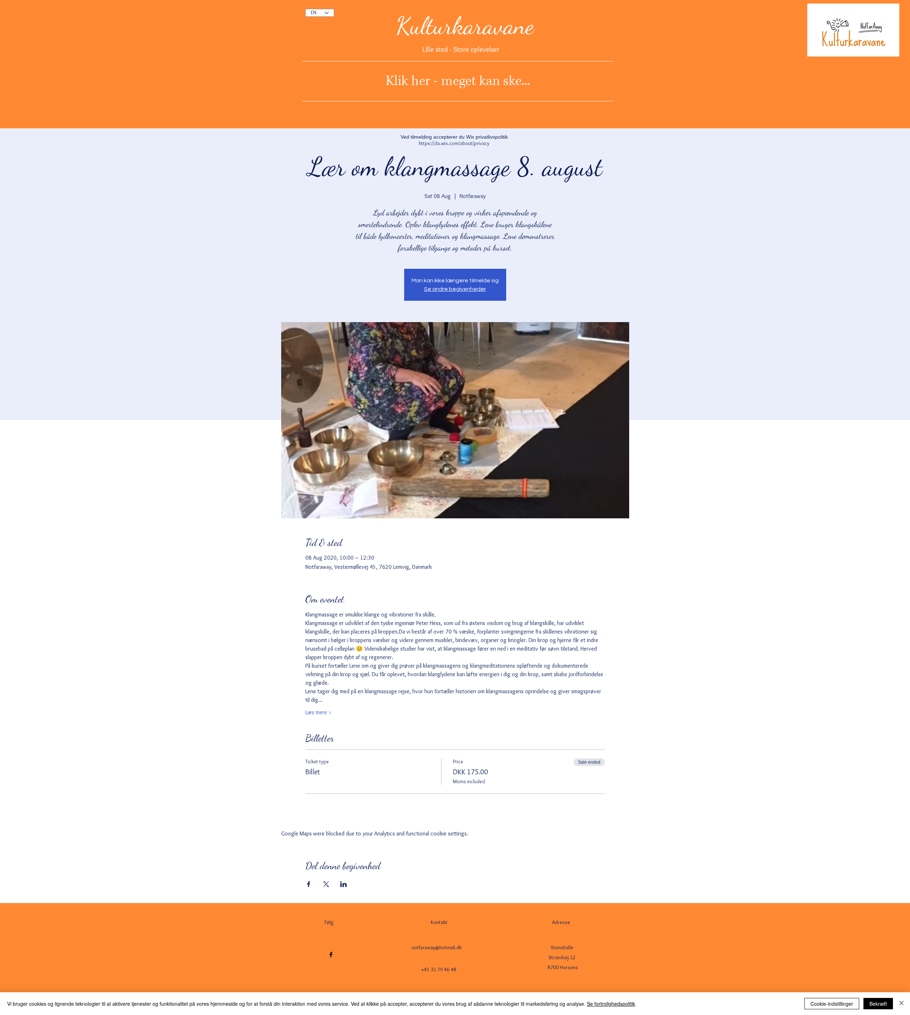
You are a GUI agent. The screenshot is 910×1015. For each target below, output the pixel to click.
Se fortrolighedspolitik (611, 1003)
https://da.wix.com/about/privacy (454, 143)
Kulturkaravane (465, 25)
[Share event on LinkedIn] (343, 884)
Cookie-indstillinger (831, 1003)
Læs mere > (318, 712)
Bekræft (878, 1003)
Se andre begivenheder (455, 289)
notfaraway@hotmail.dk (437, 947)
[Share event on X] (326, 884)
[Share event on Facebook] (308, 884)
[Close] (901, 1003)
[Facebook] (330, 954)
